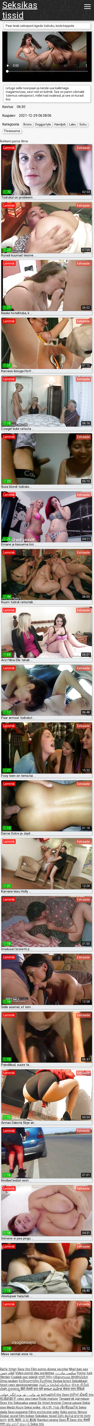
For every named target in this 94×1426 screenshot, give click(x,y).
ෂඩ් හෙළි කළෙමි (18, 1424)
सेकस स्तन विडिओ (73, 1389)
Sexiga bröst (62, 1381)
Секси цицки (72, 1403)
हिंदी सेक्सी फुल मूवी (32, 1389)
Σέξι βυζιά (65, 1416)
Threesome (11, 131)
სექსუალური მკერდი (36, 1381)
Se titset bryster (50, 1403)
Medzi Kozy (15, 1407)
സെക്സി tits (51, 1395)
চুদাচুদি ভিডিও (45, 1377)
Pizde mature (48, 1399)
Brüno (27, 124)
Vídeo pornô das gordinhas (34, 1373)
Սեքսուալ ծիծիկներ (70, 1377)
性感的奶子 (8, 1399)
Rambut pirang (48, 1420)
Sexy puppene (18, 1412)
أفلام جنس (7, 1373)
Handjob (60, 124)
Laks (72, 124)
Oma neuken (9, 1381)
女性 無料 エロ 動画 (21, 1420)
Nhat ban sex (78, 1369)
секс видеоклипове (23, 1385)
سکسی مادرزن (65, 1373)
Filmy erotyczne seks (44, 1412)
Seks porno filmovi (73, 1412)
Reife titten (8, 1369)
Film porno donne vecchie (49, 1369)
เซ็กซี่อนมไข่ (69, 1407)
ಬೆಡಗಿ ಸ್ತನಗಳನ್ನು (10, 1389)
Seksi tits (37, 1424)
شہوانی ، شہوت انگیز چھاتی (20, 1395)
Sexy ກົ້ (64, 1420)
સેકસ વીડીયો (80, 1385)
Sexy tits (24, 1369)
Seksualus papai (26, 1403)
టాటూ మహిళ (53, 1389)
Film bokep (26, 1416)
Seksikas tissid (19, 10)
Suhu (83, 124)
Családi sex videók (24, 1377)
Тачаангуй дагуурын (74, 1399)
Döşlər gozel (9, 1416)
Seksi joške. (33, 1407)
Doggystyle (43, 124)
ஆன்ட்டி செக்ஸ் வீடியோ (55, 1385)
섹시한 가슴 (51, 1407)
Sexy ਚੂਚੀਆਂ (71, 1395)
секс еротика (27, 1399)
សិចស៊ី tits (87, 1395)
